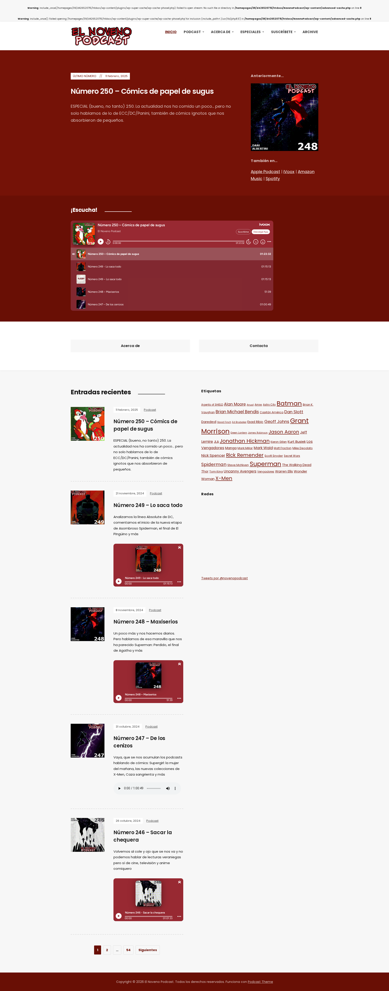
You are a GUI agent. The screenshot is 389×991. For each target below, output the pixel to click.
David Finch (224, 422)
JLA (216, 441)
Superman (265, 464)
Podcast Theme (260, 982)
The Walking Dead (296, 465)
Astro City (269, 404)
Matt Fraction (283, 448)
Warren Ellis (284, 471)
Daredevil (208, 422)
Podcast (192, 32)
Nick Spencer (213, 455)
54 (128, 950)
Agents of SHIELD (212, 404)
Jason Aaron (284, 432)
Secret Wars (292, 456)
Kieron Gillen (279, 442)
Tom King (216, 471)
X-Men (223, 478)
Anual (250, 404)
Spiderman (213, 464)
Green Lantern (239, 432)
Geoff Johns (276, 421)
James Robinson (258, 432)
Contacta (259, 345)
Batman (289, 403)
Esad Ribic (255, 422)
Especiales (250, 32)
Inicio (170, 32)
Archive (310, 32)
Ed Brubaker (239, 422)
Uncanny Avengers (240, 471)
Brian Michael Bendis (237, 412)
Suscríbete (281, 32)
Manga (231, 447)
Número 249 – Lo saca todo (148, 505)
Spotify (273, 178)
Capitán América (271, 412)
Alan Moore (235, 404)
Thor (204, 471)
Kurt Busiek (297, 441)
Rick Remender (245, 455)
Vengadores (265, 471)
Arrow (258, 404)
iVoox (288, 171)
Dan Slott (293, 412)
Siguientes (147, 950)
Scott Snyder (274, 456)
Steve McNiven (238, 465)
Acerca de (220, 32)
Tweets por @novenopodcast (224, 578)
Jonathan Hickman (245, 441)
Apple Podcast (265, 171)
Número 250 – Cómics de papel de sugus (142, 91)
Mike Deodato (302, 448)
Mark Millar (245, 448)
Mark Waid (263, 447)
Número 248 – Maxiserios (145, 621)
